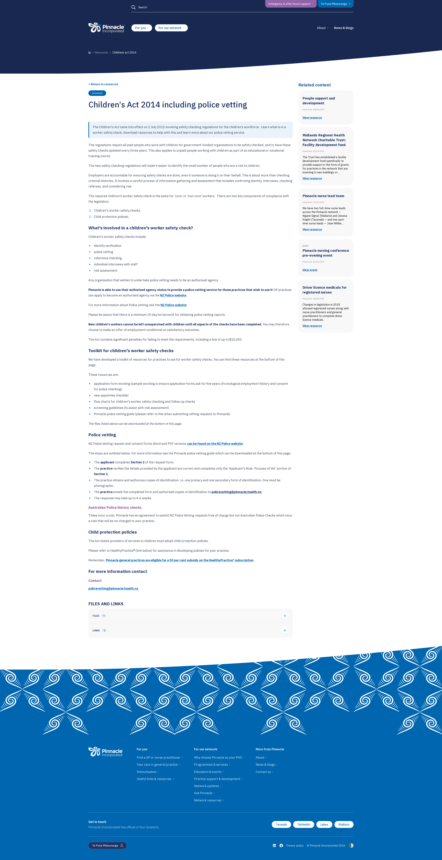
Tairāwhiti (303, 824)
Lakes (324, 824)
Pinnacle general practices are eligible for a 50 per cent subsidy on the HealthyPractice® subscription (179, 560)
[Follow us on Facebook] (281, 845)
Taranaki (281, 824)
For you (140, 28)
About (321, 28)
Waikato (344, 824)
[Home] (89, 52)
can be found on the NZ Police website (215, 444)
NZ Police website (173, 295)
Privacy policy (295, 845)
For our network (169, 28)
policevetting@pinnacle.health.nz (113, 588)
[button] (190, 616)
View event (309, 270)
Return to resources (103, 84)
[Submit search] (133, 7)
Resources (101, 52)
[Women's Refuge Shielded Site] (351, 845)
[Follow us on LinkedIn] (274, 845)
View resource (312, 117)
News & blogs (344, 28)
